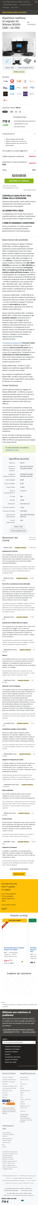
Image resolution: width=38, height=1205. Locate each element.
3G (20, 111)
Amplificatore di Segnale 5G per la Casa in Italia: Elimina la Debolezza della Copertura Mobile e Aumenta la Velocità (10, 1155)
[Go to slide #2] (17, 61)
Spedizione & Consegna (12, 1049)
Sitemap (4, 1097)
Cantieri (22, 1101)
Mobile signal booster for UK (10, 1175)
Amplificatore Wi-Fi (25, 1090)
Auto (21, 1086)
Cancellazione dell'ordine (13, 1057)
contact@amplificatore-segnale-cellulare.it (16, 2)
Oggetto (5, 1039)
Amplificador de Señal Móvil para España (13, 1180)
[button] (29, 538)
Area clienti (14, 7)
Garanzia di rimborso (11, 1059)
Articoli (4, 1147)
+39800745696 (7, 4)
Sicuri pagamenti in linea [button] (10, 188)
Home (3, 1002)
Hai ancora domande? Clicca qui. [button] (27, 1065)
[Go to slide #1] (7, 61)
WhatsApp (6, 7)
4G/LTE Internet (24, 1079)
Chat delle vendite (25, 4)
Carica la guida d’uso (25, 68)
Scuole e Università (25, 1099)
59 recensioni (31, 24)
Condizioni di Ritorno (11, 1052)
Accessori (22, 1111)
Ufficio (22, 1092)
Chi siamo (5, 1092)
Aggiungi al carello (19, 181)
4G (16, 111)
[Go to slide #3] (27, 61)
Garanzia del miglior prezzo (9, 1086)
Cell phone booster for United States (22, 1178)
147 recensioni (13, 952)
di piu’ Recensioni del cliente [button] (19, 869)
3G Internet (23, 1084)
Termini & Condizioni (7, 1077)
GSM (11, 111)
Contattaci (5, 1095)
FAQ (3, 1144)
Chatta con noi (19, 72)
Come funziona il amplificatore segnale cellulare (8, 1134)
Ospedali (22, 1103)
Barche (22, 1088)
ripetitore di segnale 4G (12, 343)
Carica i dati (9, 68)
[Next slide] (33, 44)
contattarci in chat (12, 450)
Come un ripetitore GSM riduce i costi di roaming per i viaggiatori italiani (9, 1167)
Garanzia (7, 1054)
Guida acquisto (6, 1142)
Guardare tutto (19, 874)
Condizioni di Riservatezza (13, 1046)
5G (21, 1081)
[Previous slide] (5, 44)
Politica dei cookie (10, 1062)
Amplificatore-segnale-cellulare (14, 12)
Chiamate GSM (24, 1077)
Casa (21, 1097)
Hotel (21, 1095)
